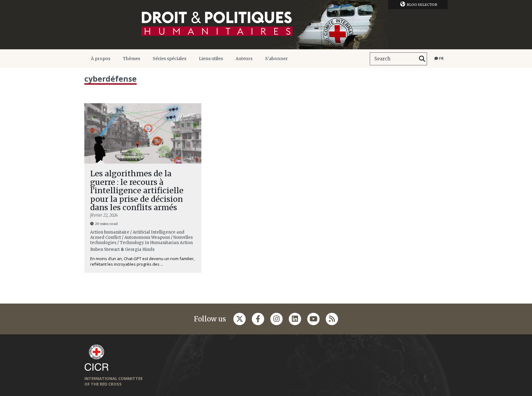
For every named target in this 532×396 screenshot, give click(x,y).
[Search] (422, 59)
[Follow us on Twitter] (239, 319)
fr (441, 58)
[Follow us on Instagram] (276, 319)
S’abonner (276, 58)
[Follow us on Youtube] (313, 319)
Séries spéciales (169, 58)
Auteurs (244, 58)
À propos (100, 58)
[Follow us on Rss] (332, 319)
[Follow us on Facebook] (258, 319)
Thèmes (131, 58)
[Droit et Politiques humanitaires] (266, 24)
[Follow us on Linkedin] (295, 319)
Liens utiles (211, 58)
